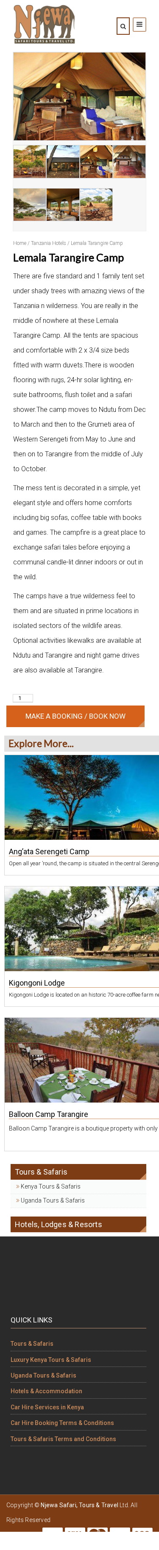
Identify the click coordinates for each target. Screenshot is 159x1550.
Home (19, 243)
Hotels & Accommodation (46, 1391)
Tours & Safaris (32, 1343)
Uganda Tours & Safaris (52, 1200)
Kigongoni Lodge (37, 982)
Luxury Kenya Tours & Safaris (51, 1359)
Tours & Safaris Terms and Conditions (63, 1439)
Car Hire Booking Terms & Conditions (62, 1422)
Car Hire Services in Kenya (47, 1407)
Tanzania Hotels (48, 243)
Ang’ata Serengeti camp (49, 851)
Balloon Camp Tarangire (48, 1114)
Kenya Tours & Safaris (50, 1186)
